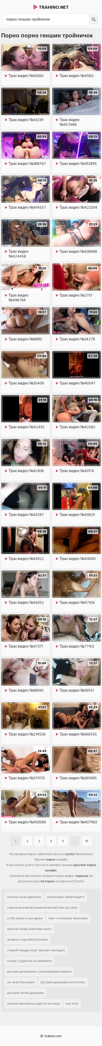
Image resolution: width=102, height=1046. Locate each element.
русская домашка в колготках (63, 982)
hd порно (48, 881)
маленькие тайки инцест (65, 897)
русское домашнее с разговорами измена (39, 971)
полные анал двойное (24, 897)
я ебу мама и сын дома (24, 918)
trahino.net (53, 7)
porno (70, 854)
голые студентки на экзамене (29, 961)
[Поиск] (93, 19)
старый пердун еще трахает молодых (36, 950)
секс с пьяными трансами (68, 918)
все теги (72, 1003)
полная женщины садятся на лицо (33, 1003)
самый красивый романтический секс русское (42, 907)
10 (86, 841)
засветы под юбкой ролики (27, 939)
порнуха (81, 876)
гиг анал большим (21, 982)
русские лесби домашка (25, 993)
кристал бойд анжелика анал (29, 929)
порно (50, 859)
